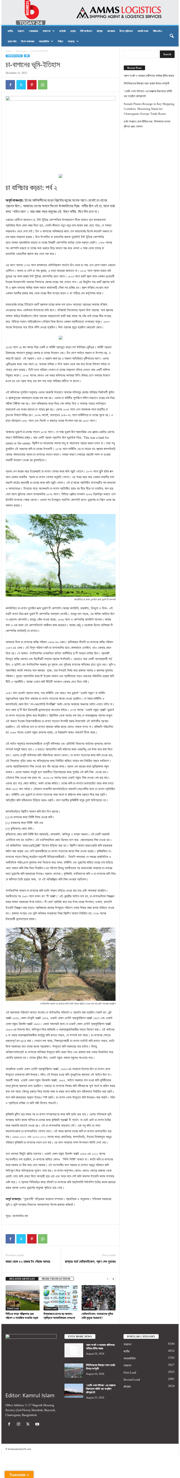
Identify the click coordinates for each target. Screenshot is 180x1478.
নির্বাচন (60, 41)
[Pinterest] (32, 84)
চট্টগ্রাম (100, 31)
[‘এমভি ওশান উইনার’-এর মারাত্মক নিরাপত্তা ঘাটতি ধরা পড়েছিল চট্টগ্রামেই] (73, 1391)
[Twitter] (21, 84)
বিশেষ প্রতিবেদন (126, 31)
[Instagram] (19, 1424)
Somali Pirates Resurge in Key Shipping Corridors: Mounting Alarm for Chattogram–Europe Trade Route (149, 108)
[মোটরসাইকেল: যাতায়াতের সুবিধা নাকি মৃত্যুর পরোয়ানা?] (99, 1297)
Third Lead (21, 51)
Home (8, 51)
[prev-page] (107, 1278)
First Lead (130, 1372)
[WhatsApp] (42, 84)
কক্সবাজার (111, 31)
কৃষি (27, 56)
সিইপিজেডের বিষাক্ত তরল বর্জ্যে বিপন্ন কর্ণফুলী (146, 83)
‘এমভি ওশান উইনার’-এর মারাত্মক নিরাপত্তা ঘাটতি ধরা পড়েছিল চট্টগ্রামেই (148, 93)
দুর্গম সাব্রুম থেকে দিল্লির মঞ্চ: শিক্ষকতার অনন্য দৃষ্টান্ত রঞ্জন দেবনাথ (147, 124)
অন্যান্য (71, 41)
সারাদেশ (21, 31)
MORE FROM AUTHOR (56, 1278)
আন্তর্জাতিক (44, 41)
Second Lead (132, 1379)
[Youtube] (38, 1424)
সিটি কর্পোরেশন (86, 31)
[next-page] (113, 1278)
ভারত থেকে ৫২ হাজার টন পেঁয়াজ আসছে (28, 1261)
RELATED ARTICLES (22, 1278)
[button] (171, 36)
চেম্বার (72, 31)
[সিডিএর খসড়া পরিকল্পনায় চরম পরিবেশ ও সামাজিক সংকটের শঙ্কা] (23, 1297)
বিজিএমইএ (157, 31)
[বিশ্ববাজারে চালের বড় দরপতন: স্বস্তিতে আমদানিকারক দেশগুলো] (61, 1297)
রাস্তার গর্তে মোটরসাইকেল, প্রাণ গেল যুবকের (90, 1261)
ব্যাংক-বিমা (12, 41)
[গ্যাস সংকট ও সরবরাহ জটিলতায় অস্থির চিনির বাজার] (73, 1350)
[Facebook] (10, 84)
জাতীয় (10, 31)
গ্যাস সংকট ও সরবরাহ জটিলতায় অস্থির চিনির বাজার (149, 75)
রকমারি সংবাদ (143, 31)
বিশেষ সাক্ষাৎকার (27, 41)
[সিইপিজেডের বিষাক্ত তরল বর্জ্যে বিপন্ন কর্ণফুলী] (73, 1370)
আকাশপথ (46, 31)
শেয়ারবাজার (33, 31)
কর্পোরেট (62, 31)
